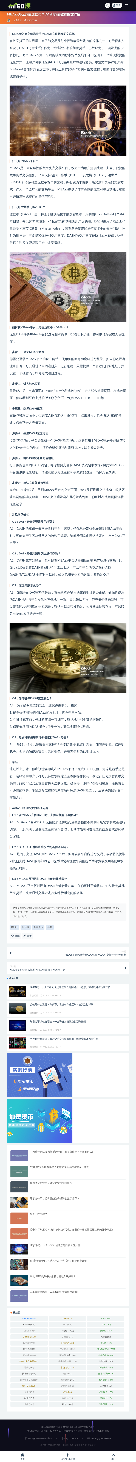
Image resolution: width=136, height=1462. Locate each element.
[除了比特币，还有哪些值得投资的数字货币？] (19, 1202)
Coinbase (29, 1318)
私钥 (29, 1398)
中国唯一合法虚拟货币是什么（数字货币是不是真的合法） (62, 1152)
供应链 (106, 1343)
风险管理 (106, 1404)
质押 (29, 1404)
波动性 (106, 1386)
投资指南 (34, 1047)
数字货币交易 (29, 1380)
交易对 (106, 1331)
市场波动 (106, 1368)
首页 (23, 1459)
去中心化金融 (67, 1361)
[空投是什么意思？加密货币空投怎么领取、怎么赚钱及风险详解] (17, 1043)
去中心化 (105, 1355)
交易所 (29, 1337)
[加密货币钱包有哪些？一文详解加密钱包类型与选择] (17, 1025)
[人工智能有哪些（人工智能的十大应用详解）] (19, 1296)
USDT (29, 1331)
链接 (29, 936)
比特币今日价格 (68, 1459)
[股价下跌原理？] (19, 1218)
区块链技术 (67, 1355)
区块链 (25, 927)
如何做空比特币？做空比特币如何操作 (51, 1183)
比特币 (67, 1386)
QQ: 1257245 (71, 1438)
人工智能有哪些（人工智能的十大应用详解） (55, 1292)
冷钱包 (29, 1349)
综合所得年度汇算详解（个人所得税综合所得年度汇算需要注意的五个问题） (72, 1230)
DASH (14, 927)
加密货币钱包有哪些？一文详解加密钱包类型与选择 (58, 1021)
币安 (29, 1368)
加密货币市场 (106, 1349)
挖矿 (67, 1374)
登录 (118, 5)
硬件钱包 (106, 1392)
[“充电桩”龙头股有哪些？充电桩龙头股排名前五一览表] (19, 1171)
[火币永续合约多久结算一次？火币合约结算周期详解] (19, 1264)
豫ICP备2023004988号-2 (40, 1438)
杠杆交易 (29, 1386)
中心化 (67, 1331)
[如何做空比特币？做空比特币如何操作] (19, 1187)
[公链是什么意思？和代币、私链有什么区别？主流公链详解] (17, 1008)
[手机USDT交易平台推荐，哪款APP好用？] (19, 1280)
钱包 (49, 927)
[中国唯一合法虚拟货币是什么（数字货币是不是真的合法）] (19, 1155)
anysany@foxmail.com (100, 1438)
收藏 (17, 936)
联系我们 (100, 1431)
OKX (106, 1324)
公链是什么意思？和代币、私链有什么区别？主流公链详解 (62, 1004)
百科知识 (34, 1013)
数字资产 (67, 1380)
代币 (105, 1337)
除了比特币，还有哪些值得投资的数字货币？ (55, 1198)
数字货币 (38, 927)
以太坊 (29, 1343)
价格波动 (67, 1343)
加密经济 (18, 20)
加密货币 (67, 1349)
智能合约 (106, 1380)
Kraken (29, 1324)
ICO (105, 1318)
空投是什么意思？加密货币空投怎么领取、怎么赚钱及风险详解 (64, 1039)
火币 (29, 1392)
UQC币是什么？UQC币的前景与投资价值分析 (55, 1245)
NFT (67, 1324)
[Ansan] (9, 20)
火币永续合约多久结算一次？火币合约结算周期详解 (58, 1261)
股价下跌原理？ (38, 1214)
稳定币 (106, 1398)
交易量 (67, 1337)
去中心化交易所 (29, 1361)
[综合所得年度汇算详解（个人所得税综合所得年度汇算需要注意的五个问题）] (19, 1233)
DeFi (67, 1318)
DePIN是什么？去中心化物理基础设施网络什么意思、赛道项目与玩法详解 (70, 987)
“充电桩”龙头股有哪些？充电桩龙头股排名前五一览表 (59, 1167)
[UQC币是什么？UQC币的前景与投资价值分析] (19, 1249)
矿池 (67, 1392)
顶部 (113, 1459)
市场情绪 (67, 1368)
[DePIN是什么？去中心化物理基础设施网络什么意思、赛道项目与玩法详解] (17, 991)
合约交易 (106, 1361)
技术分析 (29, 1374)
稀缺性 (67, 1398)
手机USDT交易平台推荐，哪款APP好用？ (53, 1276)
